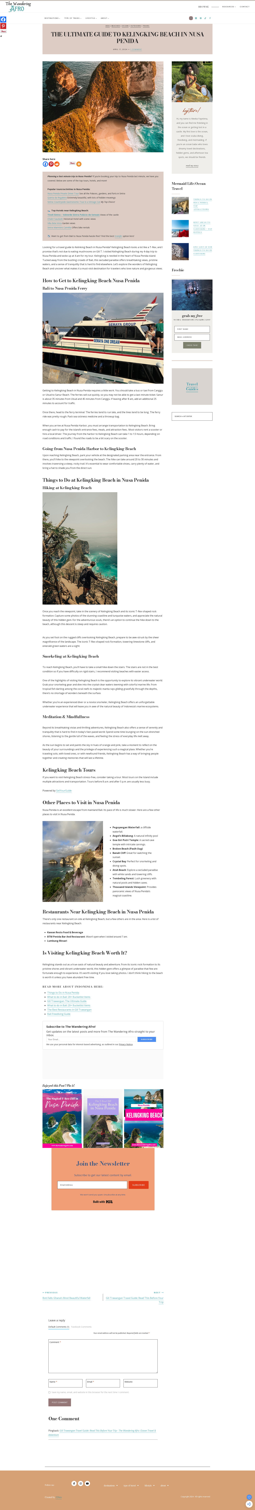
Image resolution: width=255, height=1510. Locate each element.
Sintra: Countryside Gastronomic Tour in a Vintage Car (74, 201)
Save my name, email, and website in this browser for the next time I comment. (90, 1392)
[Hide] (1, 36)
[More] (78, 164)
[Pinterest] (51, 164)
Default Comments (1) (58, 1326)
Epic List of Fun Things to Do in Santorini (202, 250)
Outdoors (135, 26)
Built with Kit (103, 1201)
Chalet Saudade (55, 218)
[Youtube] (87, 1483)
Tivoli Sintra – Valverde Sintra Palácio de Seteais (74, 214)
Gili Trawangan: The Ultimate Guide (66, 1001)
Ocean (125, 26)
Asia (108, 26)
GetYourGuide (64, 790)
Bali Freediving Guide (58, 1014)
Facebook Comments (81, 1326)
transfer (118, 236)
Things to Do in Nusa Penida (63, 992)
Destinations (109, 1485)
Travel (146, 26)
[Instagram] (80, 1483)
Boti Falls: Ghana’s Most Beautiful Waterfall (66, 1295)
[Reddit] (56, 164)
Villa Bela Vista (55, 223)
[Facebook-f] (74, 1483)
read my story (192, 165)
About (163, 1485)
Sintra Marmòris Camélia (59, 227)
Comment (55, 1342)
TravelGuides (192, 386)
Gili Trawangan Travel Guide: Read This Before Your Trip (135, 1297)
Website (129, 1381)
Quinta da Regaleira (57, 197)
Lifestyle (148, 1485)
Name (53, 1381)
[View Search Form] (191, 18)
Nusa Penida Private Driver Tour (63, 193)
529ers (59, 1497)
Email (90, 1381)
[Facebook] (45, 164)
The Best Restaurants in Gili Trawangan (69, 1009)
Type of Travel (130, 1485)
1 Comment (136, 49)
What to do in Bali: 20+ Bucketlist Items (68, 997)
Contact (244, 6)
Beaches (116, 26)
